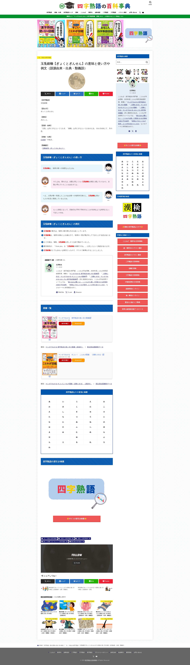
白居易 (43, 140)
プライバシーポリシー (101, 652)
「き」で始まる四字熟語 (44, 57)
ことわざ (83, 12)
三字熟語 (113, 12)
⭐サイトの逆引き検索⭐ (77, 519)
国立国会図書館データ (95, 347)
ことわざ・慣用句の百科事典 (132, 241)
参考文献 (113, 652)
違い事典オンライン (132, 295)
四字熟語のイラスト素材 (132, 255)
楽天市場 (64, 323)
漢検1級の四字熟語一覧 (77, 541)
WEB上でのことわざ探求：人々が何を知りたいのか (87, 285)
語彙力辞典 (132, 268)
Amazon (77, 323)
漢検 (76, 12)
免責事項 (121, 652)
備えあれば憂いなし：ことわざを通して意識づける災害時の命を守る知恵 (132, 118)
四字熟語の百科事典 (91, 660)
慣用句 (90, 12)
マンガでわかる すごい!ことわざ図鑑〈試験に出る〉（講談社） (69, 384)
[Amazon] (78, 292)
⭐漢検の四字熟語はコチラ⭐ (132, 227)
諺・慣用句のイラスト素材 (133, 248)
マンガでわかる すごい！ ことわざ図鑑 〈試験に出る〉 (80, 354)
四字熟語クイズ (68, 12)
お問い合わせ (133, 12)
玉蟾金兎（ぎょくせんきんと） (53, 148)
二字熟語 (105, 12)
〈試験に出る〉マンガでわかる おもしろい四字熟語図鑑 (132, 110)
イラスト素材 (122, 12)
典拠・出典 (57, 12)
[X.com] (140, 12)
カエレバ (66, 320)
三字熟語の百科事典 (132, 275)
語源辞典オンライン (132, 289)
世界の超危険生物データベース (132, 309)
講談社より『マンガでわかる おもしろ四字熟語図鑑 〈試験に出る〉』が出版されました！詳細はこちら (95, 16)
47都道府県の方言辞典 (132, 282)
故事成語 (97, 12)
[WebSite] (60, 292)
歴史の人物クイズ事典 (132, 302)
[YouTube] (143, 12)
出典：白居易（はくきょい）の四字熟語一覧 (55, 541)
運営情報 (128, 652)
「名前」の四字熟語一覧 (66, 538)
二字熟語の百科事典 (132, 261)
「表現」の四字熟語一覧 (83, 538)
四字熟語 (49, 12)
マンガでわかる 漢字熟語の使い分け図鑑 (83, 273)
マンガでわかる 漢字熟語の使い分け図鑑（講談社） (64, 347)
